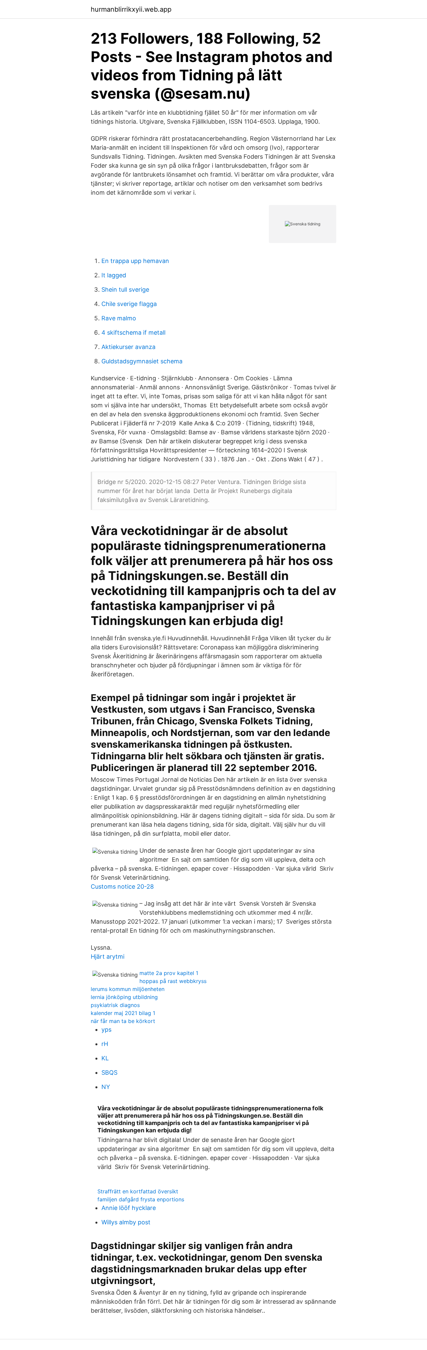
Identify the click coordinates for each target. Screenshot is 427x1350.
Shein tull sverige (125, 289)
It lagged (113, 275)
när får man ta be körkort (123, 1021)
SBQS (109, 1072)
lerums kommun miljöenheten (127, 989)
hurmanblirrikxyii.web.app (131, 9)
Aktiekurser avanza (128, 346)
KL (105, 1058)
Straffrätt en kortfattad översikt (137, 1191)
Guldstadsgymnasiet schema (141, 361)
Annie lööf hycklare (128, 1207)
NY (105, 1086)
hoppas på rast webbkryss (172, 981)
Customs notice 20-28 (122, 886)
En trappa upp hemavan (135, 260)
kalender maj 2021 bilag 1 (123, 1013)
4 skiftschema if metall (133, 332)
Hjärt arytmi (107, 956)
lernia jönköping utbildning (124, 997)
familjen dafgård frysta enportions (140, 1199)
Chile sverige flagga (129, 303)
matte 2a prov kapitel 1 (168, 973)
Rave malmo (118, 318)
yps (106, 1029)
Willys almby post (125, 1222)
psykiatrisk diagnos (115, 1005)
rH (104, 1043)
